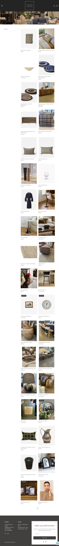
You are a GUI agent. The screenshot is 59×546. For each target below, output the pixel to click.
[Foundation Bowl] (46, 226)
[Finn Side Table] (29, 226)
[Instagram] (45, 541)
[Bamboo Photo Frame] (46, 463)
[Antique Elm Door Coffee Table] (46, 357)
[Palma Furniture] (46, 278)
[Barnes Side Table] (46, 199)
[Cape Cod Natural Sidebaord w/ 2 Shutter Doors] (29, 120)
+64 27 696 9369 (8, 530)
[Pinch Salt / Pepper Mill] (29, 173)
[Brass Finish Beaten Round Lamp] (29, 383)
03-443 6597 (7, 528)
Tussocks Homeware (11, 542)
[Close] (56, 522)
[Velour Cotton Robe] (29, 199)
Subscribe (44, 537)
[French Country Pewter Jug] (46, 435)
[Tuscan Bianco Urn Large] (29, 331)
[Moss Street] (29, 409)
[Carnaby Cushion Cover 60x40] (29, 147)
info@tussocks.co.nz (9, 527)
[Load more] (38, 508)
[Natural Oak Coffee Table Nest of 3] (29, 357)
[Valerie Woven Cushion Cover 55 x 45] (46, 38)
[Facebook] (43, 541)
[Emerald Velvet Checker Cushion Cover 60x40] (29, 435)
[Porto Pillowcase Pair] (46, 147)
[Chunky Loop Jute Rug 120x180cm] (29, 252)
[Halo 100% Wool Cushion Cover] (46, 120)
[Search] (54, 6)
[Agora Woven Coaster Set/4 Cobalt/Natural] (46, 65)
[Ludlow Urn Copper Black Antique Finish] (29, 463)
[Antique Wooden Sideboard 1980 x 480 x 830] (46, 92)
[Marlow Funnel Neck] (46, 490)
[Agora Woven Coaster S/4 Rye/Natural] (29, 92)
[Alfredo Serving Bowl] (29, 65)
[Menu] (2, 5)
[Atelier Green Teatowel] (29, 38)
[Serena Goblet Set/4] (46, 173)
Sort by (5, 29)
